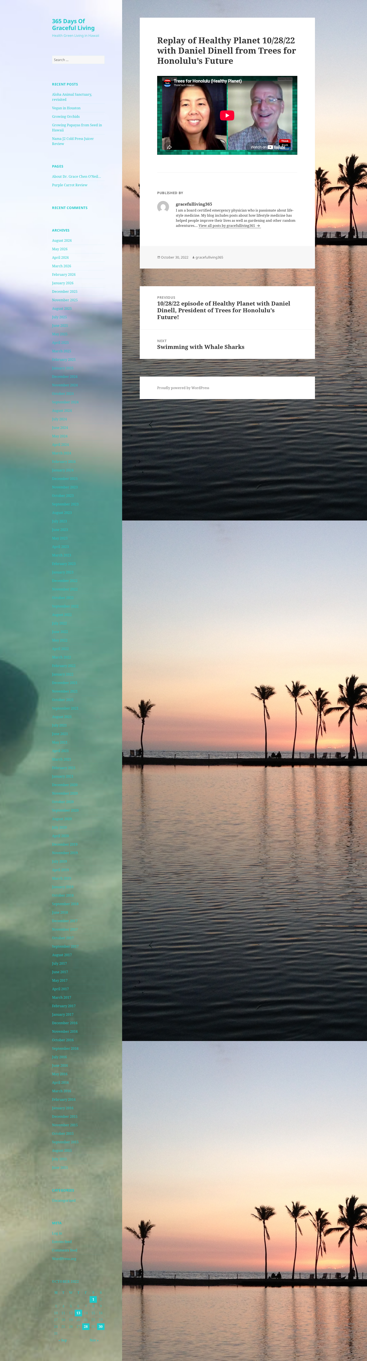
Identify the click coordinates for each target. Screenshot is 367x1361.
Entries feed (62, 1241)
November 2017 (65, 929)
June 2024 (60, 427)
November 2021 (65, 691)
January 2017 (62, 1014)
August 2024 (62, 410)
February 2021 (64, 767)
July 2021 (59, 725)
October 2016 (63, 1040)
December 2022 (65, 580)
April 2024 (60, 444)
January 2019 (62, 887)
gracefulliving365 (209, 257)
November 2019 (65, 852)
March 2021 (61, 759)
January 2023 (62, 572)
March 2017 (61, 997)
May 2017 (60, 980)
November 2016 (65, 1031)
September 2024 (65, 402)
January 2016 (62, 1108)
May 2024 (60, 436)
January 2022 (62, 674)
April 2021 (60, 750)
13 (78, 1313)
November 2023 (65, 487)
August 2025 (62, 308)
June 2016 (60, 1065)
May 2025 (60, 334)
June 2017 (60, 972)
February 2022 (64, 665)
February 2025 (64, 359)
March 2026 (61, 266)
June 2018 (60, 912)
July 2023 (59, 521)
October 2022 (63, 597)
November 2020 (65, 793)
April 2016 (60, 1082)
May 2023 (60, 538)
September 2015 (65, 1142)
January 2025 (62, 368)
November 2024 (65, 385)
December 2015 (65, 1116)
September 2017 (65, 946)
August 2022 (62, 614)
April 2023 (60, 546)
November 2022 (65, 589)
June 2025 (60, 325)
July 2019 (59, 861)
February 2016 (64, 1099)
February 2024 (64, 461)
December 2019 (65, 844)
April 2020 (60, 835)
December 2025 (65, 291)
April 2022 (60, 648)
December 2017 (65, 921)
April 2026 (60, 257)
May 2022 (60, 640)
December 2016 (65, 1023)
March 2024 (61, 453)
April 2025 (60, 342)
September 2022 (65, 606)
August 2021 (62, 716)
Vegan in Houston (66, 108)
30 (101, 1326)
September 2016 (65, 1048)
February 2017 (64, 1006)
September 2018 (65, 904)
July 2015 (59, 1159)
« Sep (62, 1340)
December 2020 (65, 784)
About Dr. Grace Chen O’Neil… (76, 176)
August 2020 (62, 818)
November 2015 (65, 1125)
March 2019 (61, 878)
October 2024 (63, 393)
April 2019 (60, 870)
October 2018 (63, 895)
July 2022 (59, 623)
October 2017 (63, 938)
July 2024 (59, 419)
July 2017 (59, 963)
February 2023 (64, 563)
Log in (57, 1233)
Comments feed (64, 1250)
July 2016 (59, 1057)
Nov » (94, 1340)
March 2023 (61, 555)
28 (86, 1326)
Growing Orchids (66, 116)
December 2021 (65, 682)
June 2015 (60, 1167)
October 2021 (63, 699)
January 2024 (62, 470)
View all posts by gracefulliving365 (227, 225)
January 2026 (62, 283)
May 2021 (60, 742)
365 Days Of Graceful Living (73, 24)
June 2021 (60, 733)
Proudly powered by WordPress (183, 387)
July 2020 (59, 827)
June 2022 (60, 631)
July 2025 (59, 317)
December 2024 (65, 376)
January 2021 (62, 776)
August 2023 (62, 512)
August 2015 (62, 1150)
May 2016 (60, 1074)
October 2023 (63, 495)
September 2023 (65, 504)
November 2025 (65, 300)
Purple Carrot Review (70, 185)
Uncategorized (64, 1200)
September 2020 (65, 810)
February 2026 (64, 274)
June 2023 (60, 529)
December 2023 (65, 478)
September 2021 (65, 708)
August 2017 (62, 955)
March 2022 (61, 657)
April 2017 (60, 989)
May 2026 (60, 249)
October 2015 (63, 1133)
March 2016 (61, 1091)
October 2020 (63, 801)
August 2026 (62, 240)
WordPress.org (64, 1258)
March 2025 (61, 351)
